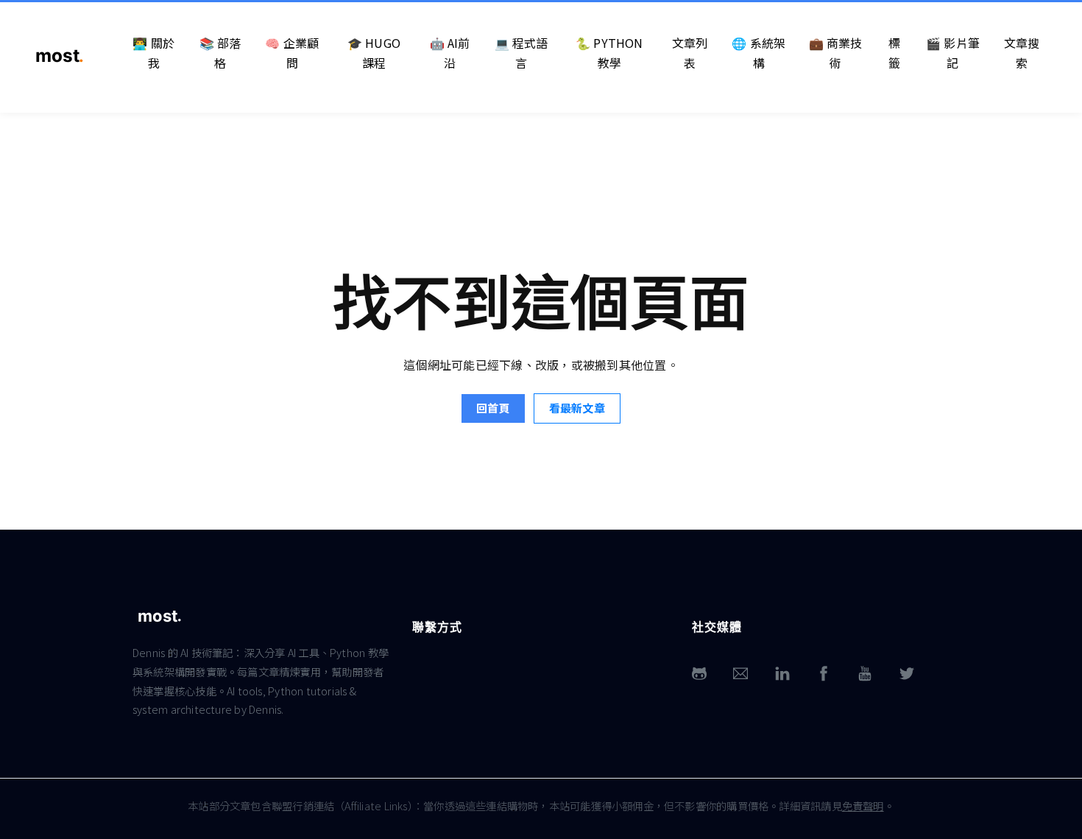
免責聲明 (863, 805)
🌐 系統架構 (758, 52)
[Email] (740, 674)
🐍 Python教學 (609, 52)
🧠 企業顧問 (292, 52)
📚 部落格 (220, 52)
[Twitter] (906, 674)
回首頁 (492, 407)
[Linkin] (782, 674)
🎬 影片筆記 (953, 52)
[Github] (699, 674)
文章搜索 (1021, 52)
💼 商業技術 (836, 52)
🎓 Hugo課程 (373, 52)
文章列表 (689, 52)
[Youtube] (865, 674)
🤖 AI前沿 (450, 52)
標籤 (894, 52)
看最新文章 (577, 407)
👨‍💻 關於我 (153, 52)
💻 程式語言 (521, 52)
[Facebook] (823, 674)
